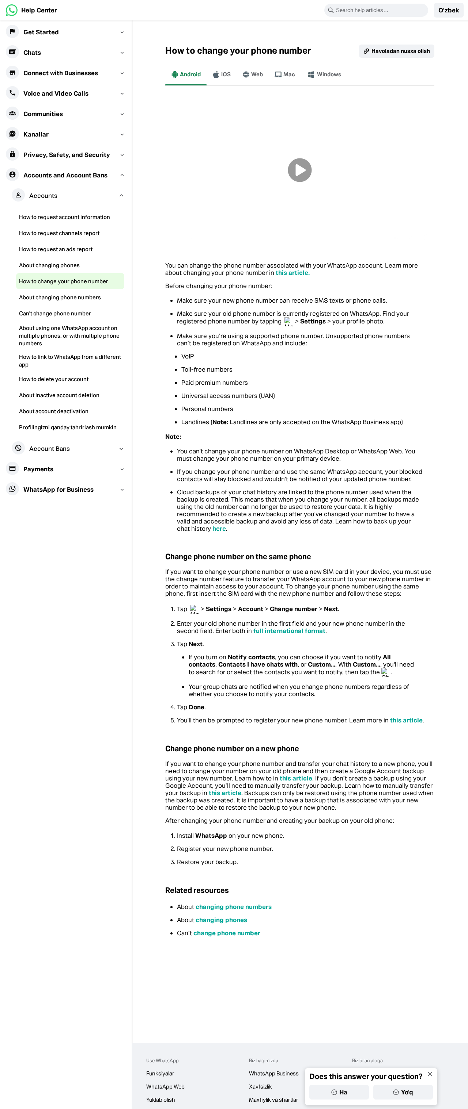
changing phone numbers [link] (234, 907)
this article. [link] (293, 273)
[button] (449, 10)
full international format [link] (289, 631)
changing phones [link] (221, 920)
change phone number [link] (226, 933)
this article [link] (406, 720)
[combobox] (381, 10)
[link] (31, 10)
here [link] (219, 529)
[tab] (186, 74)
